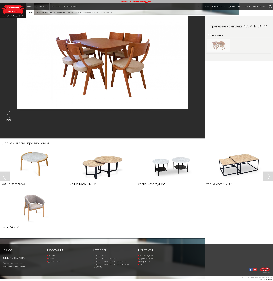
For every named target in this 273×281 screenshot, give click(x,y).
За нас (207, 7)
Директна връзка (146, 258)
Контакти (246, 7)
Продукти (31, 7)
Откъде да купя (216, 35)
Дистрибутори (234, 7)
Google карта (144, 261)
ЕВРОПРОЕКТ (56, 7)
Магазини (216, 7)
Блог (200, 7)
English (255, 7)
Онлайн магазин (70, 7)
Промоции (43, 7)
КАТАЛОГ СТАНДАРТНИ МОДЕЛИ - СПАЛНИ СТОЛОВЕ (112, 265)
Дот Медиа (269, 279)
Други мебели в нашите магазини (50, 12)
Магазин (51, 255)
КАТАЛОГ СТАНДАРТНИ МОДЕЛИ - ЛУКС (110, 261)
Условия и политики (13, 257)
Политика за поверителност (14, 263)
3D (225, 7)
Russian (262, 7)
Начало (31, 12)
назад (8, 120)
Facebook (143, 264)
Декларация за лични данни (14, 266)
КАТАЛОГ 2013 (100, 255)
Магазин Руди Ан (146, 255)
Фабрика (51, 258)
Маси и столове (74, 12)
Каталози (100, 250)
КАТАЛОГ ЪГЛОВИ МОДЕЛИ (105, 258)
